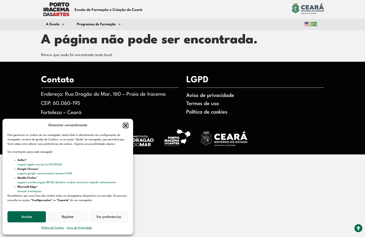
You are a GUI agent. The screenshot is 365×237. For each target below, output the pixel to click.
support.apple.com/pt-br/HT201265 (40, 164)
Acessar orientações (29, 191)
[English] (308, 24)
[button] (125, 125)
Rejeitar (68, 217)
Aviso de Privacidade (79, 228)
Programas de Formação (96, 24)
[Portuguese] (314, 24)
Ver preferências (108, 217)
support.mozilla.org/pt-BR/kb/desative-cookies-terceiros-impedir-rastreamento (67, 182)
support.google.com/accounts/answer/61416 (45, 173)
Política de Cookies (52, 228)
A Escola (52, 24)
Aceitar (26, 217)
